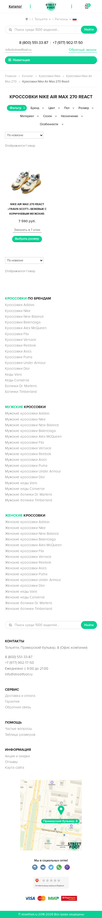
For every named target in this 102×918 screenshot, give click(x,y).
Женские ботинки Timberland (28, 609)
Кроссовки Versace (20, 339)
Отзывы (11, 762)
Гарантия (12, 701)
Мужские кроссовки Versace (28, 448)
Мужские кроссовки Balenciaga (30, 431)
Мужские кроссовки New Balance (32, 425)
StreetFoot (51, 6)
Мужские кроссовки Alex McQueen (33, 436)
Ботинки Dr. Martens (21, 386)
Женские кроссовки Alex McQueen (33, 545)
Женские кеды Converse (25, 597)
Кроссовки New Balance (24, 316)
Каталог (27, 76)
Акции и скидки (17, 756)
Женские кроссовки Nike (25, 528)
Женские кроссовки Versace (28, 557)
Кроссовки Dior (17, 368)
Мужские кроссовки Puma (26, 465)
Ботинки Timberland (21, 391)
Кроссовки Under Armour (25, 363)
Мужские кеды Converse (25, 489)
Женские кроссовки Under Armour (33, 580)
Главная (10, 76)
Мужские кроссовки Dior (25, 477)
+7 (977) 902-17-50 (68, 42)
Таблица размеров (20, 734)
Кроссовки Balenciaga (23, 322)
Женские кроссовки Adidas (27, 522)
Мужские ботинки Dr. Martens (28, 494)
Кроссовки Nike (49, 76)
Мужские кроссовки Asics (26, 459)
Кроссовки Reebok (20, 345)
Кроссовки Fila (17, 334)
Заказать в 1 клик (27, 230)
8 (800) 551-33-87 (33, 42)
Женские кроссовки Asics (26, 568)
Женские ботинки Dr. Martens (28, 603)
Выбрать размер (27, 239)
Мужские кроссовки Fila (24, 442)
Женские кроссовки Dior (25, 585)
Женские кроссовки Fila (24, 551)
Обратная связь (18, 707)
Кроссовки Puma (18, 357)
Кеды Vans (13, 374)
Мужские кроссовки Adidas (27, 413)
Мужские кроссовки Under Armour (33, 471)
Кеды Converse (17, 380)
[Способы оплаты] (51, 899)
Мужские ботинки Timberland (28, 500)
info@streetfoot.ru (18, 50)
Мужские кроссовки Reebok (28, 454)
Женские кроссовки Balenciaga (30, 539)
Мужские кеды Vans (21, 483)
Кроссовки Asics (18, 351)
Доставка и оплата (20, 696)
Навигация (21, 60)
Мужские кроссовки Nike (25, 419)
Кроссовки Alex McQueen (25, 328)
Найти (89, 29)
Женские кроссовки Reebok (28, 562)
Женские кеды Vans (21, 591)
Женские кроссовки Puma (26, 574)
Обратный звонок (83, 50)
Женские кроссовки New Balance (32, 533)
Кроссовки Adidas (19, 305)
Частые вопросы (18, 728)
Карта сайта (14, 767)
